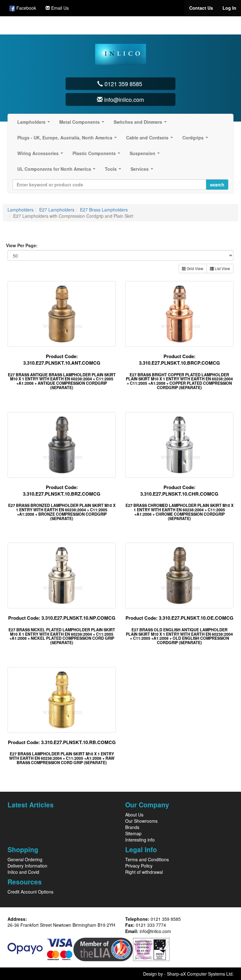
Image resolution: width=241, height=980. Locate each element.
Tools (114, 171)
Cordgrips (196, 139)
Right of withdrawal (144, 872)
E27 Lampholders (56, 209)
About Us (134, 814)
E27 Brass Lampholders (104, 209)
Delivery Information (27, 866)
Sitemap (133, 833)
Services (143, 171)
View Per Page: (22, 245)
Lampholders (34, 124)
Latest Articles (31, 804)
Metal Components (83, 124)
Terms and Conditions (147, 859)
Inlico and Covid (23, 872)
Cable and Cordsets (150, 139)
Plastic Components (97, 155)
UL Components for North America (57, 171)
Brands (132, 827)
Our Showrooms (141, 821)
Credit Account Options (30, 892)
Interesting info (140, 840)
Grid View (194, 268)
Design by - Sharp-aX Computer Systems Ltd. (188, 974)
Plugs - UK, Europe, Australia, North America (68, 139)
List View (222, 268)
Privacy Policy (139, 866)
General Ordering (25, 859)
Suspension (146, 155)
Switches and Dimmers (141, 124)
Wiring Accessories (41, 155)
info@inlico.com (155, 931)
